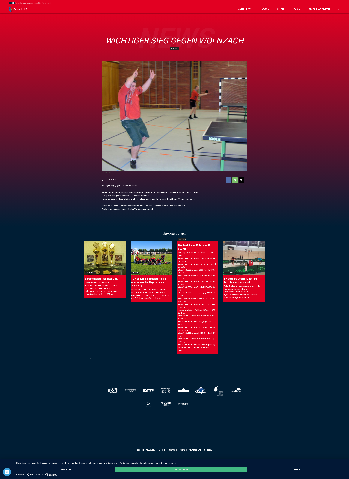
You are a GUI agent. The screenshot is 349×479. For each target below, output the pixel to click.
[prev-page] (86, 359)
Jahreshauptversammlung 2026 (28, 3)
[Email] (241, 180)
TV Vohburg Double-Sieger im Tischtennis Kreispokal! (240, 280)
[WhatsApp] (235, 180)
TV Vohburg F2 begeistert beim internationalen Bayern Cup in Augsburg (148, 282)
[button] (339, 9)
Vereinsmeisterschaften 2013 (102, 278)
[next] (201, 3)
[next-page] (90, 359)
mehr (297, 469)
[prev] (196, 3)
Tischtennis (174, 48)
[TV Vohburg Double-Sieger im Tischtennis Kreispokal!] (244, 258)
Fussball (135, 273)
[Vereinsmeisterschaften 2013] (105, 258)
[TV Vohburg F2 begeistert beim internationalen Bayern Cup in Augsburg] (151, 258)
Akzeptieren (181, 469)
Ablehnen (66, 469)
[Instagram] (338, 3)
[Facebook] (334, 3)
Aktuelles (182, 239)
